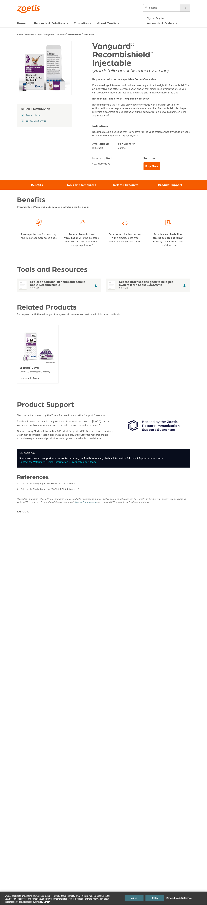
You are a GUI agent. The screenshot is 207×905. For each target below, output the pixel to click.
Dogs (39, 34)
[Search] (185, 7)
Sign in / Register (155, 18)
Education (81, 23)
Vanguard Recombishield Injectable (75, 34)
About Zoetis (106, 23)
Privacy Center (43, 902)
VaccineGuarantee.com (86, 502)
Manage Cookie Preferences (179, 898)
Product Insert (32, 115)
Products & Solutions (49, 23)
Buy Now (152, 167)
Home (21, 23)
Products (29, 34)
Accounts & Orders (161, 23)
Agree (134, 898)
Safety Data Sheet (33, 120)
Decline (155, 898)
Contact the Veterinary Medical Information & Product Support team (57, 462)
